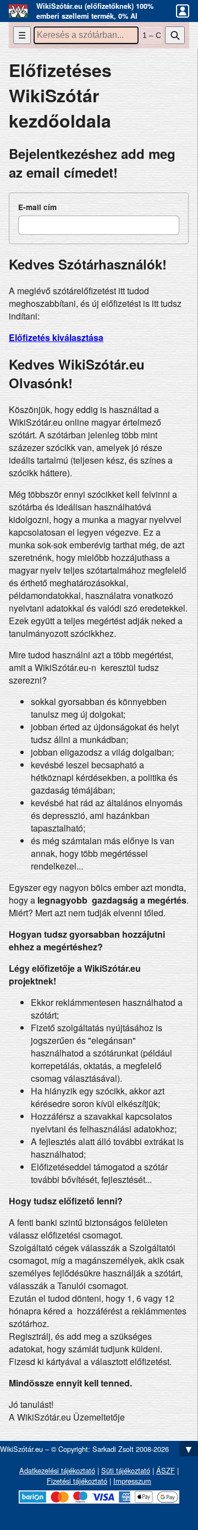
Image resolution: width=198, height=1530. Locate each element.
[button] (182, 11)
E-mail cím (37, 207)
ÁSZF (165, 1470)
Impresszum (132, 1481)
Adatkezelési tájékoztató (57, 1470)
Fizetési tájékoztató (77, 1481)
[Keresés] (175, 35)
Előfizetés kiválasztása (56, 337)
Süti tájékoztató (125, 1470)
